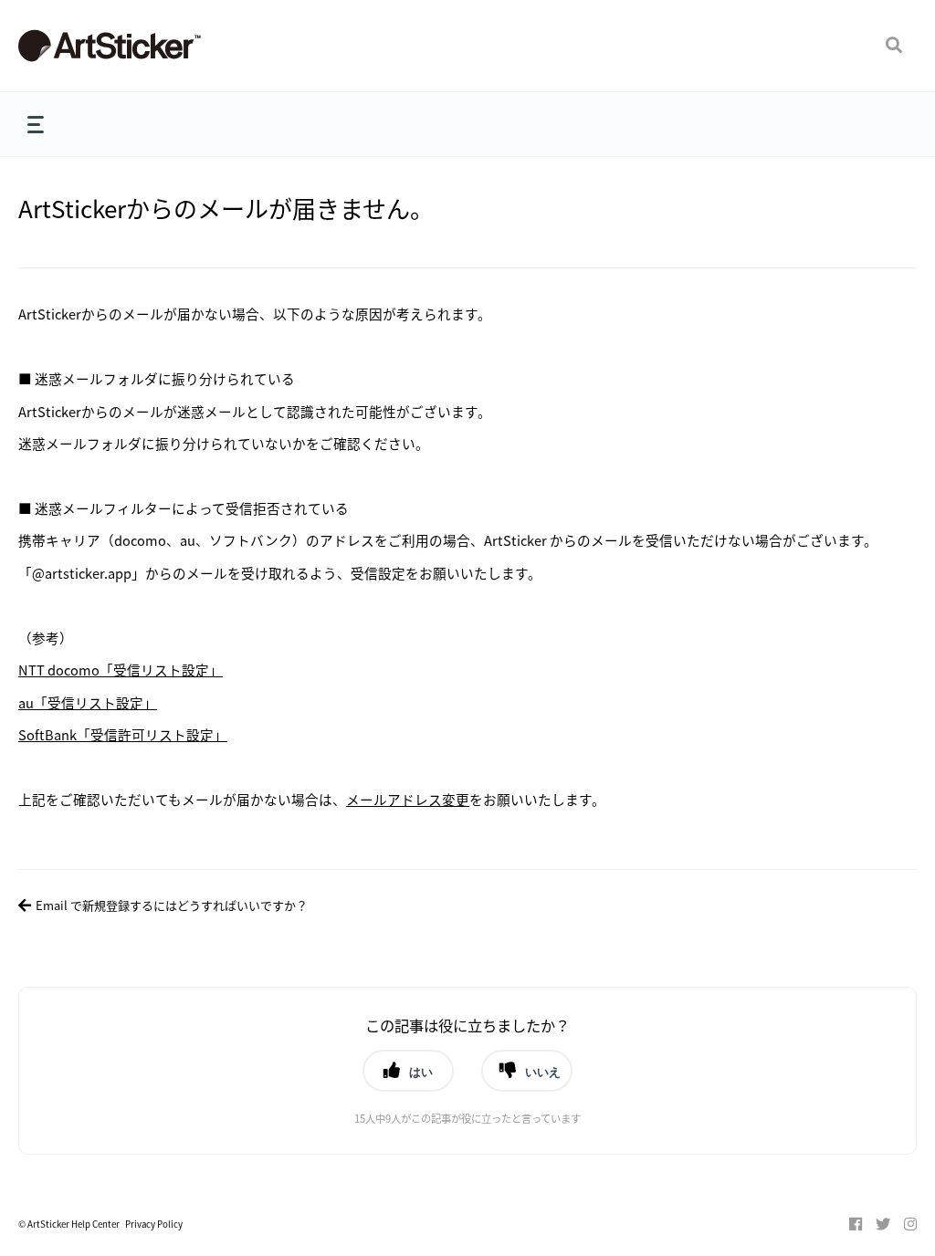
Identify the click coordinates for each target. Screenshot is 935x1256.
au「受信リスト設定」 (87, 702)
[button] (894, 45)
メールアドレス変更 (407, 799)
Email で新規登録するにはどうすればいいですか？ (172, 905)
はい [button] (421, 1071)
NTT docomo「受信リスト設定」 (120, 669)
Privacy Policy (154, 1224)
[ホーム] (155, 45)
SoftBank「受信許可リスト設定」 (122, 734)
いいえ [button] (543, 1071)
